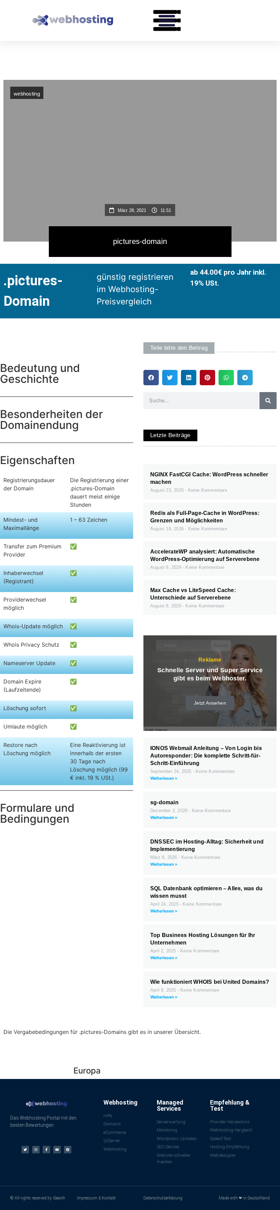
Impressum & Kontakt (96, 1198)
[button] (167, 20)
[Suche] (268, 400)
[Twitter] (25, 1149)
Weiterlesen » (164, 778)
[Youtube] (57, 1149)
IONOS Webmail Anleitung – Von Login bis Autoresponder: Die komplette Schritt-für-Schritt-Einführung (206, 755)
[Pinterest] (67, 1149)
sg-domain (164, 802)
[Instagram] (36, 1149)
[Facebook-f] (46, 1149)
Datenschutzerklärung (162, 1198)
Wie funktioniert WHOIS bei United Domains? (209, 982)
